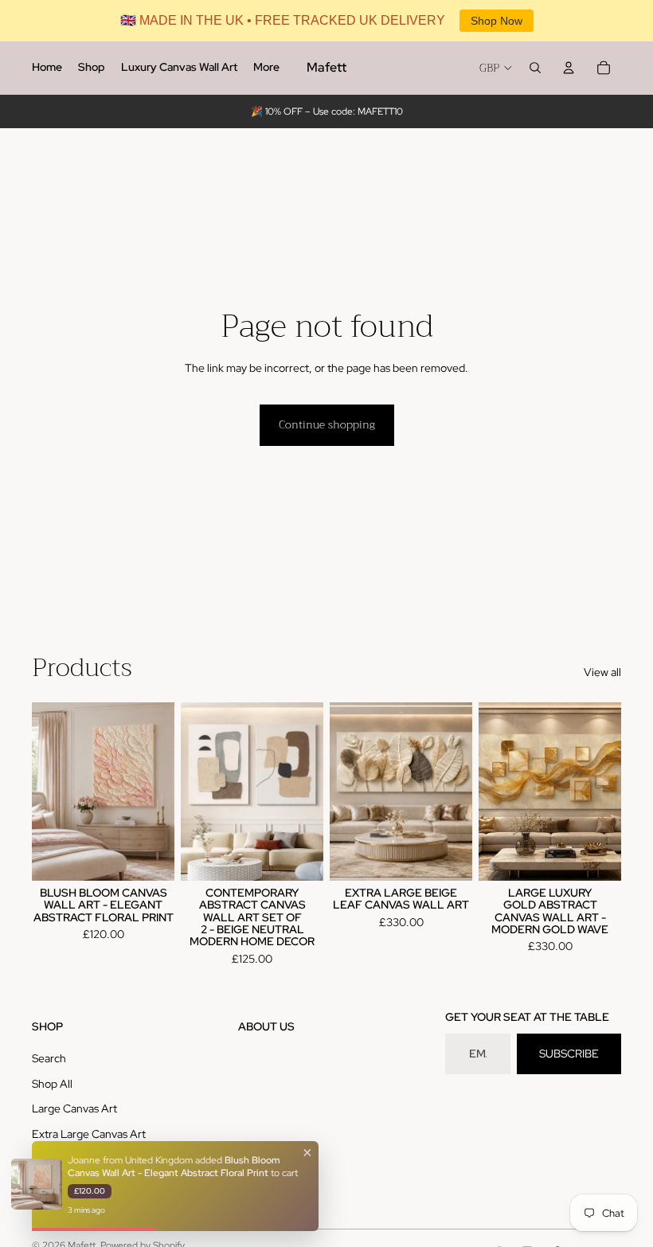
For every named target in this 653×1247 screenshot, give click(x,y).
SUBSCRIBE (569, 1053)
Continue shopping (327, 424)
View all (602, 672)
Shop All (52, 1084)
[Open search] (535, 67)
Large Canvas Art (74, 1108)
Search (49, 1058)
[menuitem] (47, 67)
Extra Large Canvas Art (89, 1134)
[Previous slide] (44, 791)
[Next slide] (162, 791)
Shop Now (496, 20)
